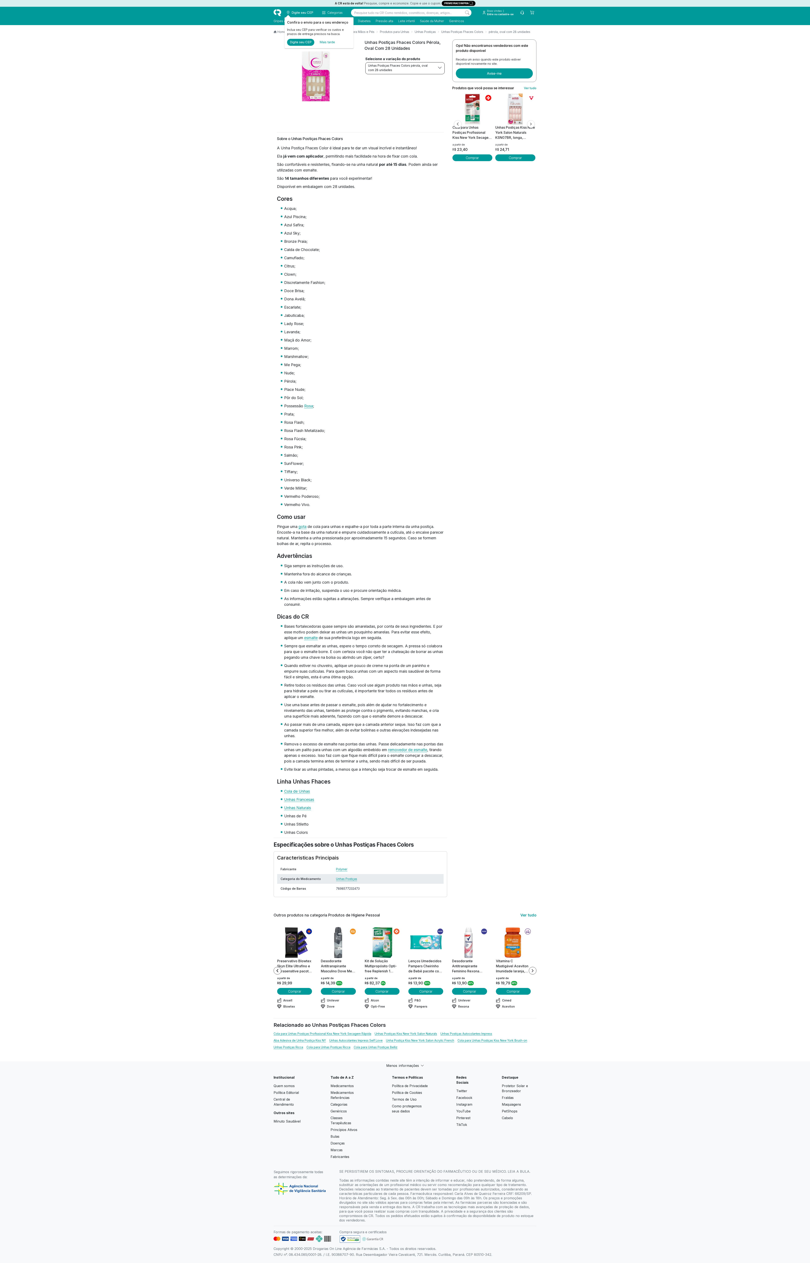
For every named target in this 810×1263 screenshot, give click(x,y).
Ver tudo (530, 88)
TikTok (461, 1125)
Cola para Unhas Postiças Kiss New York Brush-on (492, 1040)
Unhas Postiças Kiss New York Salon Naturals (406, 1033)
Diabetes (364, 21)
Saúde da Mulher (432, 21)
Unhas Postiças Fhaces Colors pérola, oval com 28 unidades (398, 68)
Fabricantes (340, 1157)
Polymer (341, 869)
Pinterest (463, 1118)
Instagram (464, 1104)
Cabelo (507, 1118)
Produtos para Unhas (394, 32)
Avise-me (494, 73)
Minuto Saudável (287, 1121)
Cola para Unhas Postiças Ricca (328, 1047)
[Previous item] (277, 970)
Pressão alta (384, 21)
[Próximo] (531, 124)
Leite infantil (406, 21)
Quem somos (284, 1086)
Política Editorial (286, 1092)
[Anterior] (458, 124)
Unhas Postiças (425, 32)
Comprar (472, 158)
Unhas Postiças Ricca (288, 1047)
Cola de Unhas (297, 791)
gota (302, 526)
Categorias (339, 1104)
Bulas (335, 1136)
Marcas (337, 1150)
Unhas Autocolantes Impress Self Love (356, 1040)
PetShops (509, 1111)
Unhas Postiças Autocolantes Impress (466, 1033)
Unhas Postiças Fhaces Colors (462, 32)
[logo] (277, 12)
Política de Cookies (407, 1092)
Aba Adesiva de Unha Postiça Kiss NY (300, 1040)
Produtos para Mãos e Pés (355, 32)
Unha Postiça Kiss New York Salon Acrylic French (420, 1040)
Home (281, 32)
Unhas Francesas (299, 799)
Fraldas (508, 1098)
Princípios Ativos (344, 1130)
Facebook (464, 1098)
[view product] (472, 109)
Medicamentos (342, 1086)
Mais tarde (327, 42)
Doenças (338, 1143)
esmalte (311, 638)
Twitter (461, 1091)
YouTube (463, 1111)
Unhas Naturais (297, 808)
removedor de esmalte (407, 750)
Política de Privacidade (410, 1086)
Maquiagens (511, 1104)
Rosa (308, 406)
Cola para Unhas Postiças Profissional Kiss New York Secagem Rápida (322, 1033)
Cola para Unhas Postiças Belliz (375, 1047)
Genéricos (456, 21)
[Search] (467, 12)
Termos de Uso (404, 1099)
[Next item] (532, 970)
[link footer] (349, 1239)
